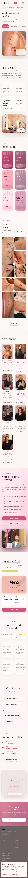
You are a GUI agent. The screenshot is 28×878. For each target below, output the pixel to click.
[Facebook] (5, 834)
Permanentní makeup (6, 847)
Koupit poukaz (14, 609)
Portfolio (3, 842)
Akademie (17, 840)
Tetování (3, 840)
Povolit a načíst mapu (14, 786)
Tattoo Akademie (22, 26)
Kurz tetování (14, 518)
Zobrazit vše (20, 232)
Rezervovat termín (5, 26)
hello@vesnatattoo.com (12, 748)
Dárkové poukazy (18, 842)
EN (19, 3)
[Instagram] (3, 834)
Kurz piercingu (14, 523)
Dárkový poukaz (14, 26)
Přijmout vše (5, 874)
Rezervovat (6, 370)
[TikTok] (8, 834)
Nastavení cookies (22, 874)
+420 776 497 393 (10, 743)
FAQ (15, 845)
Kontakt (16, 847)
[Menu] (22, 3)
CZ (15, 3)
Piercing (3, 845)
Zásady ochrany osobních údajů (7, 871)
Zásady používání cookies (18, 871)
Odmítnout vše (14, 874)
